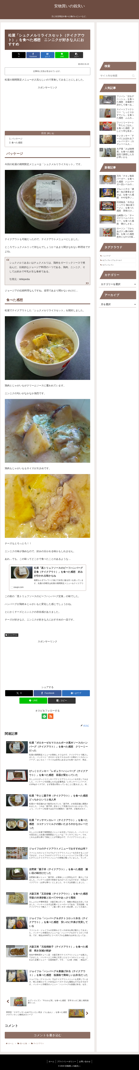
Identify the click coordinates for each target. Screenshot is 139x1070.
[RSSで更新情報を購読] (50, 716)
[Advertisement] (47, 109)
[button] (76, 55)
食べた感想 (17, 142)
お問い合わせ (84, 1061)
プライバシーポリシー (66, 1061)
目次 (43, 133)
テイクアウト (13, 635)
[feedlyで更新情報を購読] (44, 716)
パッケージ (17, 138)
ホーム (51, 1061)
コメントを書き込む (47, 1035)
